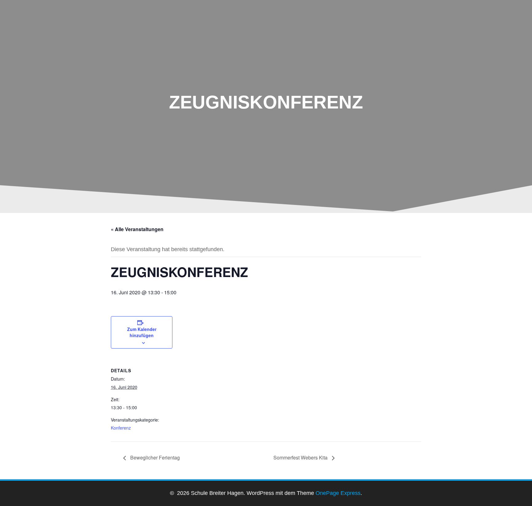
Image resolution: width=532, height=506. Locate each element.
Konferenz (121, 428)
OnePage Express (338, 493)
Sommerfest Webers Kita (301, 457)
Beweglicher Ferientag (154, 457)
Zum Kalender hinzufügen (141, 332)
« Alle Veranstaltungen (137, 229)
